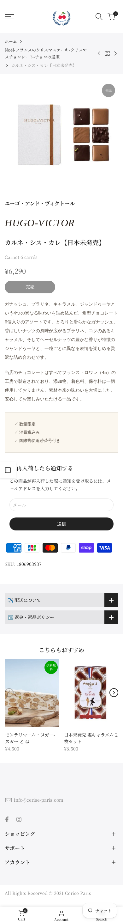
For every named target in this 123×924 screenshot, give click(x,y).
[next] (113, 692)
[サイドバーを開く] (8, 470)
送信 (61, 524)
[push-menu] (9, 16)
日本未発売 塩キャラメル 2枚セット (91, 737)
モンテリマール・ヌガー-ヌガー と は (30, 737)
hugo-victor (40, 223)
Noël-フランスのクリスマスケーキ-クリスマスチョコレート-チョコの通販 (46, 53)
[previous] (9, 692)
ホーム (11, 41)
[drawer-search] (99, 16)
